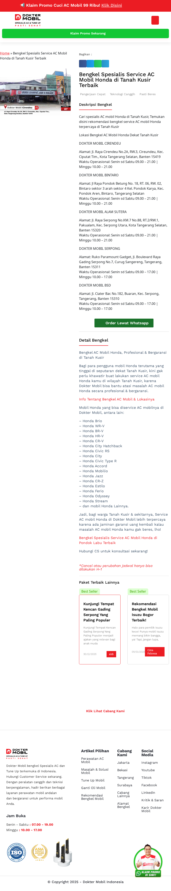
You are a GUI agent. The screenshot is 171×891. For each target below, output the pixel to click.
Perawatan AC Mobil (92, 760)
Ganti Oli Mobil (93, 788)
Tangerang (125, 778)
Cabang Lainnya (123, 794)
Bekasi (122, 770)
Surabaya (124, 785)
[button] (155, 20)
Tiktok (146, 778)
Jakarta (123, 763)
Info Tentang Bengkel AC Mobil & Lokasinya (117, 399)
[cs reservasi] (148, 862)
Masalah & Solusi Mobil (94, 771)
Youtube (148, 770)
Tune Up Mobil (92, 780)
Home (5, 53)
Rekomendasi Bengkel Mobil (92, 797)
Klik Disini (103, 5)
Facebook (149, 785)
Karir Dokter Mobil (151, 809)
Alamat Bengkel (123, 805)
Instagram (149, 763)
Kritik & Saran (152, 800)
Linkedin (148, 793)
